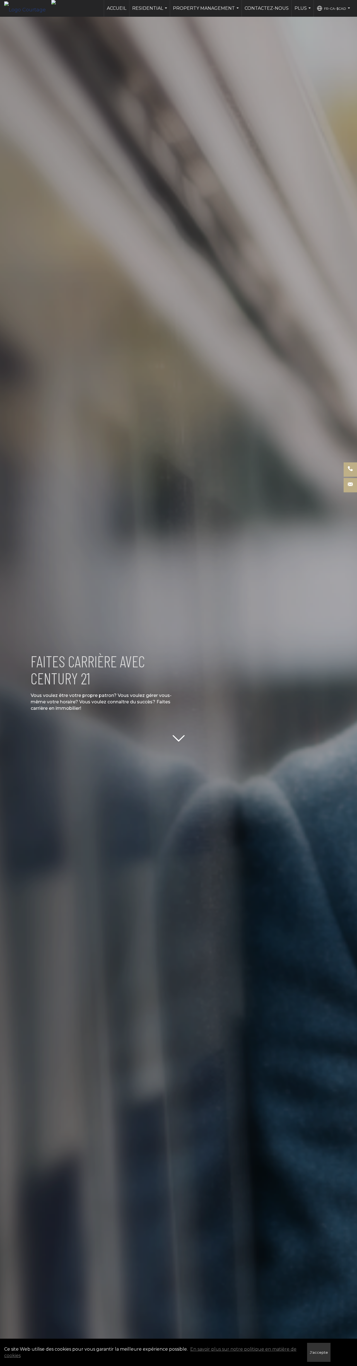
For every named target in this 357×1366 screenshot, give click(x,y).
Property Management (206, 11)
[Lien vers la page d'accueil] (27, 8)
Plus (303, 11)
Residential (150, 11)
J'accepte (319, 1352)
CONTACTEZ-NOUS (267, 8)
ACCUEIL (116, 8)
